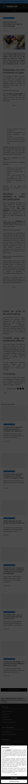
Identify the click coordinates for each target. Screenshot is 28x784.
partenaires (8, 749)
